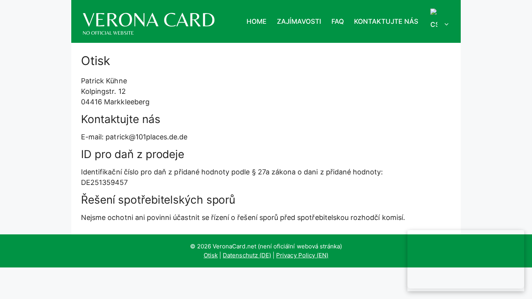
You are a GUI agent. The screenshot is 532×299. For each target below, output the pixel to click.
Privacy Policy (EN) (302, 255)
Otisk (211, 255)
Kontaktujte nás (386, 21)
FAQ (337, 21)
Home (256, 21)
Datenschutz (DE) (247, 255)
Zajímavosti (299, 21)
